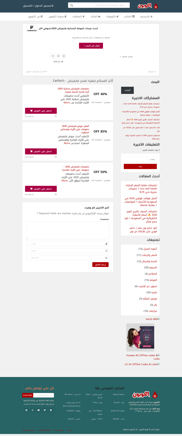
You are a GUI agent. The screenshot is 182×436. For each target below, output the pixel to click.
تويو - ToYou (97, 402)
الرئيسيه (145, 16)
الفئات (93, 16)
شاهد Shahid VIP (117, 410)
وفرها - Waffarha (73, 410)
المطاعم (152, 273)
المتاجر (128, 16)
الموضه (153, 280)
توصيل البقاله (150, 298)
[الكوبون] (147, 6)
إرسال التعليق (100, 264)
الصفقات (77, 16)
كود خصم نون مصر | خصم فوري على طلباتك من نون (143, 230)
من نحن (69, 430)
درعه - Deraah (119, 402)
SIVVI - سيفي (96, 419)
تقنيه (154, 292)
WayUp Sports (118, 394)
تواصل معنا (59, 430)
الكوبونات (111, 16)
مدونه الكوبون (56, 16)
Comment (104, 219)
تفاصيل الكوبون (127, 56)
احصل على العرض (42, 111)
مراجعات (153, 311)
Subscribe (27, 395)
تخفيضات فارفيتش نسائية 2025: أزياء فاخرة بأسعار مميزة (73, 90)
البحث (155, 82)
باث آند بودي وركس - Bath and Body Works (71, 404)
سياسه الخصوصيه (28, 430)
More (67, 102)
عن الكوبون (34, 16)
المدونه (153, 267)
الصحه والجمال (149, 261)
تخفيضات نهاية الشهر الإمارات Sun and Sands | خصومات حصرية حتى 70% (141, 105)
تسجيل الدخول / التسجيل (37, 5)
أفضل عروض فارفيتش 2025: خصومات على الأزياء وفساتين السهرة (74, 129)
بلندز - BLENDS (118, 419)
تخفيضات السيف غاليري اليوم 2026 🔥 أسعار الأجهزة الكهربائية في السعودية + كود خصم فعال (141, 121)
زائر (155, 305)
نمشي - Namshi (74, 419)
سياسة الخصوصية (30, 404)
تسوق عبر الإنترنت (147, 286)
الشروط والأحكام (45, 430)
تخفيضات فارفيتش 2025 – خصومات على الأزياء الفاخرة (75, 168)
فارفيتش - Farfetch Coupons (100, 102)
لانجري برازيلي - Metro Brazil (94, 396)
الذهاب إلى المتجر (92, 45)
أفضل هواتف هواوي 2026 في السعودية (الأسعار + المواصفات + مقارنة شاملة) (141, 113)
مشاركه (151, 71)
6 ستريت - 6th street (72, 394)
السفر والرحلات (149, 255)
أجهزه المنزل (150, 249)
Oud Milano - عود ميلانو (95, 412)
